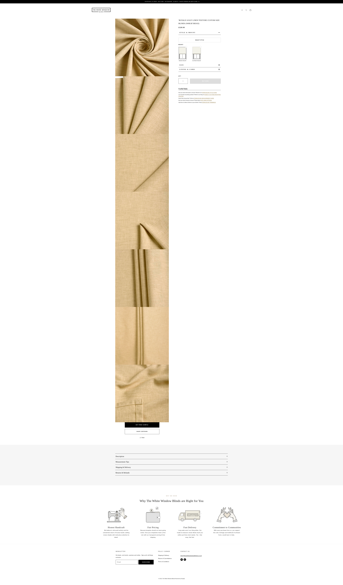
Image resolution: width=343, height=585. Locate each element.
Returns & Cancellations (165, 558)
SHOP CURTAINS (142, 431)
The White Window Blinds (168, 578)
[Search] (246, 10)
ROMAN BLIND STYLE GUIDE (209, 92)
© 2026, (160, 578)
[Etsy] (185, 559)
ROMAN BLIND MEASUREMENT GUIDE (204, 98)
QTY (179, 76)
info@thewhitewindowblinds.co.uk (191, 555)
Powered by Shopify (180, 578)
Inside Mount (182, 60)
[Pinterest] (181, 559)
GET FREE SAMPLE (142, 424)
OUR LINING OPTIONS (206, 100)
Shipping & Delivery (163, 555)
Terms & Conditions (163, 561)
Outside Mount (196, 60)
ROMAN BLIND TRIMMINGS (209, 102)
